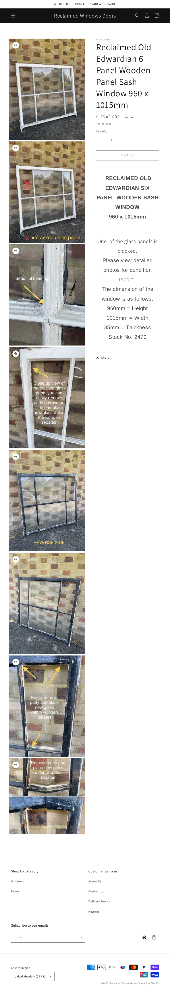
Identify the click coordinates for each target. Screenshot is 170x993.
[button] (13, 15)
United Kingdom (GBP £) (30, 976)
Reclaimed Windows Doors (123, 983)
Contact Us (96, 891)
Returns (94, 912)
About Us (95, 881)
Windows (17, 881)
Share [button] (105, 357)
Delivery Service (99, 901)
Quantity (101, 131)
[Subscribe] (80, 937)
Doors (15, 891)
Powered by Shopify (148, 983)
